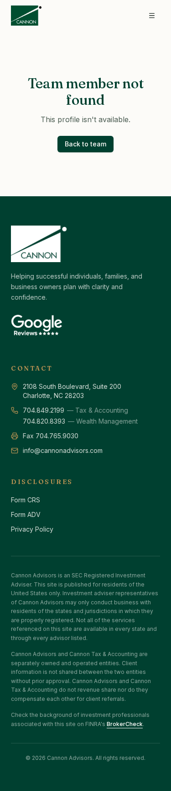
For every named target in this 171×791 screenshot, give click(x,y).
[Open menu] (152, 15)
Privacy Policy (32, 529)
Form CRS (25, 500)
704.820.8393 (44, 421)
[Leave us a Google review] (36, 326)
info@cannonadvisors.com (63, 450)
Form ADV (26, 514)
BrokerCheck (125, 724)
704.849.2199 (43, 410)
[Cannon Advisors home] (26, 15)
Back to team (85, 144)
